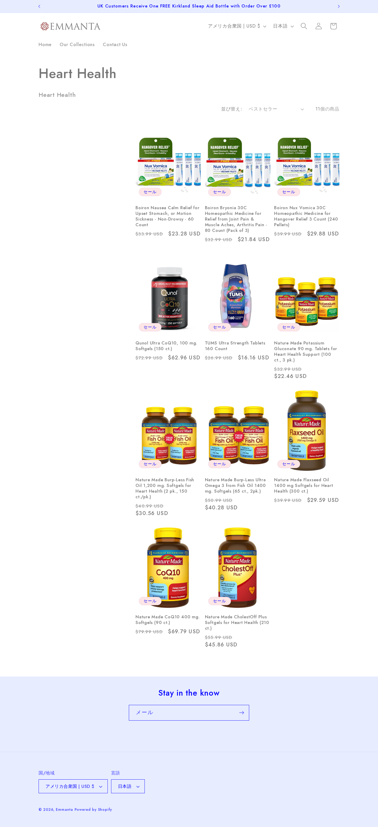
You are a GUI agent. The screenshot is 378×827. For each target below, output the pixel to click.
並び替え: (231, 109)
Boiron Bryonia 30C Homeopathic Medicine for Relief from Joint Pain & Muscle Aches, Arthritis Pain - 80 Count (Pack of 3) (236, 219)
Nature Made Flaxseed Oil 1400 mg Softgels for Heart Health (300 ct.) (303, 485)
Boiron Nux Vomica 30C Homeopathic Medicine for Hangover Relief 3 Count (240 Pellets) (306, 216)
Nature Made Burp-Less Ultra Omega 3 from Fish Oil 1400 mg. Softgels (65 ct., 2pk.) (235, 485)
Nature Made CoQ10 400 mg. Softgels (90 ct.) (168, 620)
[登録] (241, 713)
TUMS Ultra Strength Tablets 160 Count (235, 346)
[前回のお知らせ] (39, 6)
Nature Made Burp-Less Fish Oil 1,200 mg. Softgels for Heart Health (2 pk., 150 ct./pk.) (165, 488)
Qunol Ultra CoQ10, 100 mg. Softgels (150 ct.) (166, 346)
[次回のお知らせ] (339, 6)
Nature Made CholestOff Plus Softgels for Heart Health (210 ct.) (237, 622)
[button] (304, 26)
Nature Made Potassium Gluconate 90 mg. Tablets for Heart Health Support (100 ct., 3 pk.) (305, 351)
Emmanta (64, 809)
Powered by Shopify (93, 809)
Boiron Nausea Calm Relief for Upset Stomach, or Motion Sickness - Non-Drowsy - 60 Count (168, 216)
